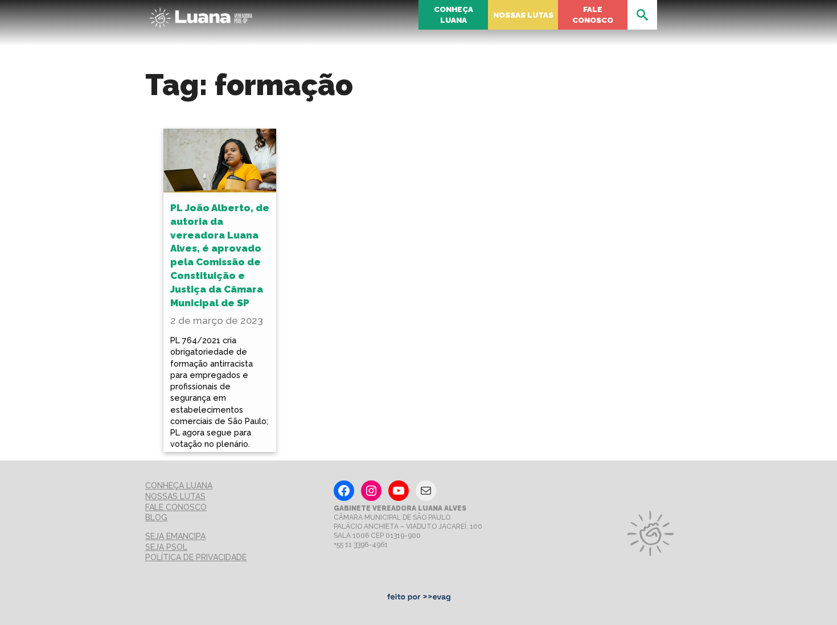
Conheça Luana (453, 14)
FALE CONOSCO (176, 507)
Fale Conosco (592, 14)
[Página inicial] (201, 14)
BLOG (156, 517)
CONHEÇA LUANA (178, 485)
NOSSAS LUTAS (175, 496)
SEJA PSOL (166, 547)
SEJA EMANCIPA (175, 536)
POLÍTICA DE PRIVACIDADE (196, 557)
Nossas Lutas (523, 14)
